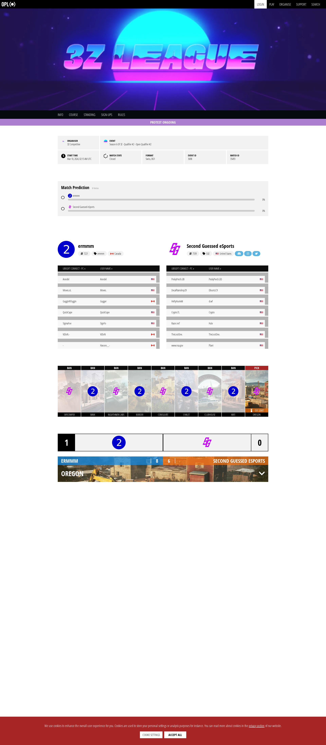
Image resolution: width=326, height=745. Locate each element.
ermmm (86, 245)
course (73, 114)
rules (121, 114)
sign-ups (106, 114)
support (301, 4)
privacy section (257, 725)
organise (285, 4)
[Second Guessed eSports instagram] (248, 253)
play (271, 4)
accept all (175, 735)
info (60, 114)
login (260, 4)
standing (89, 114)
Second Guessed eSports (210, 245)
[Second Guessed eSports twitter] (256, 253)
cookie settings (151, 735)
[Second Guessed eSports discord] (239, 253)
